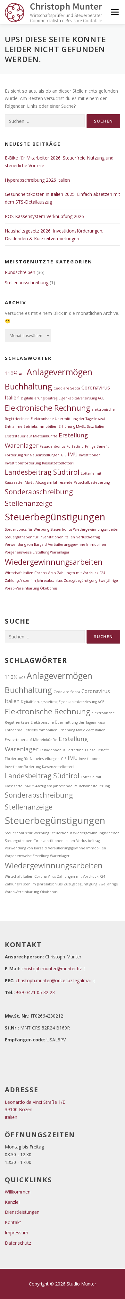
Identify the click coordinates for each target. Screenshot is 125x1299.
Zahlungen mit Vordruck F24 (81, 573)
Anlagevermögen (59, 372)
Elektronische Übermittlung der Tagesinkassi (68, 418)
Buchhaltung (28, 386)
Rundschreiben (20, 272)
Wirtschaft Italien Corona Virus (30, 573)
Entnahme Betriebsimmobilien (31, 426)
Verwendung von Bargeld (26, 544)
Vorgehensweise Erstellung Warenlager (37, 552)
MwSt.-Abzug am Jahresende (48, 482)
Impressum (16, 1233)
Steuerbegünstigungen (55, 516)
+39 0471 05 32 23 (35, 992)
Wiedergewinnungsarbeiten (54, 562)
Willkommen (17, 1192)
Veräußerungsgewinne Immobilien (77, 544)
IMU (73, 454)
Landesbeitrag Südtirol (42, 472)
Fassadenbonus (52, 446)
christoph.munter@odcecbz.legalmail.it (55, 980)
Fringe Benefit (97, 446)
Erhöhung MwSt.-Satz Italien (82, 426)
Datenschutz (18, 1243)
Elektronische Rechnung (47, 408)
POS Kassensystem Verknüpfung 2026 (44, 216)
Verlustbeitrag (88, 537)
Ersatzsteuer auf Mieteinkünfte (31, 436)
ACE (22, 374)
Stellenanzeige (29, 503)
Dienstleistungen (22, 1212)
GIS (63, 455)
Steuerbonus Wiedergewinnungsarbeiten (85, 529)
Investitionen (90, 455)
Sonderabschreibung (39, 491)
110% (11, 373)
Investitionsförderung (23, 463)
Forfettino (75, 446)
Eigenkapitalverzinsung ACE (81, 398)
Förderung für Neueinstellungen (32, 455)
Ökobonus (48, 588)
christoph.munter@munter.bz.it (53, 968)
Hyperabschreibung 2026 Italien (37, 180)
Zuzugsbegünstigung (80, 580)
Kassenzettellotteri (58, 463)
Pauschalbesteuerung (92, 482)
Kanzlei (12, 1202)
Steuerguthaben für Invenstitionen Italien (40, 537)
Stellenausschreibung (26, 282)
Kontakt (13, 1222)
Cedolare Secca (67, 388)
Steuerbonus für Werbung (27, 529)
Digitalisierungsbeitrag (39, 398)
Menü (114, 12)
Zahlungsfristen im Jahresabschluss (34, 580)
